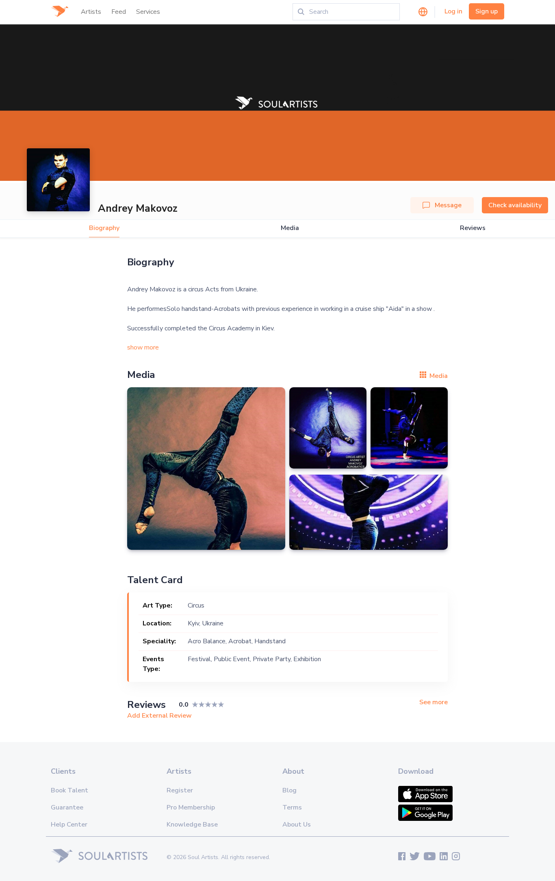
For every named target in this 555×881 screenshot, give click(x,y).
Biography (104, 228)
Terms (292, 807)
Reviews (473, 228)
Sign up (486, 11)
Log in (453, 11)
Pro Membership (191, 807)
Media (290, 228)
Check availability (515, 205)
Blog (289, 790)
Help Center (69, 824)
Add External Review (159, 716)
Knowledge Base (192, 824)
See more (433, 702)
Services (148, 11)
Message (448, 205)
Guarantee (67, 807)
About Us (296, 824)
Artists (91, 11)
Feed (118, 11)
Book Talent (69, 790)
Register (180, 790)
